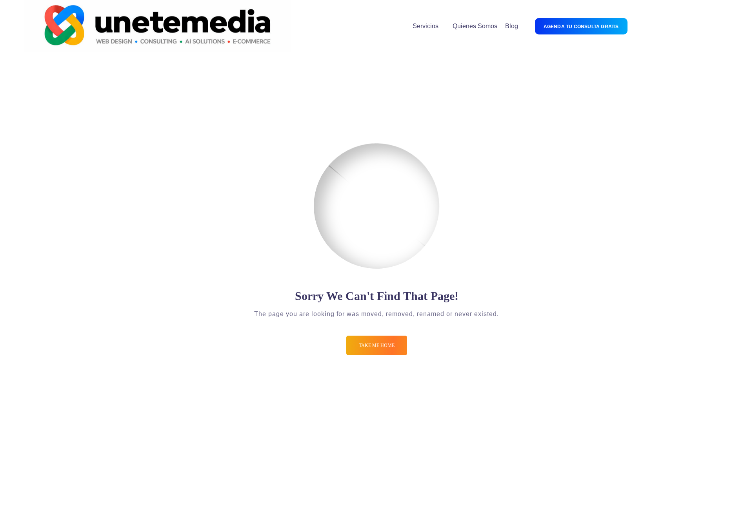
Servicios (425, 26)
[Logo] (157, 26)
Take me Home (377, 345)
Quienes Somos (475, 26)
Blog (511, 26)
